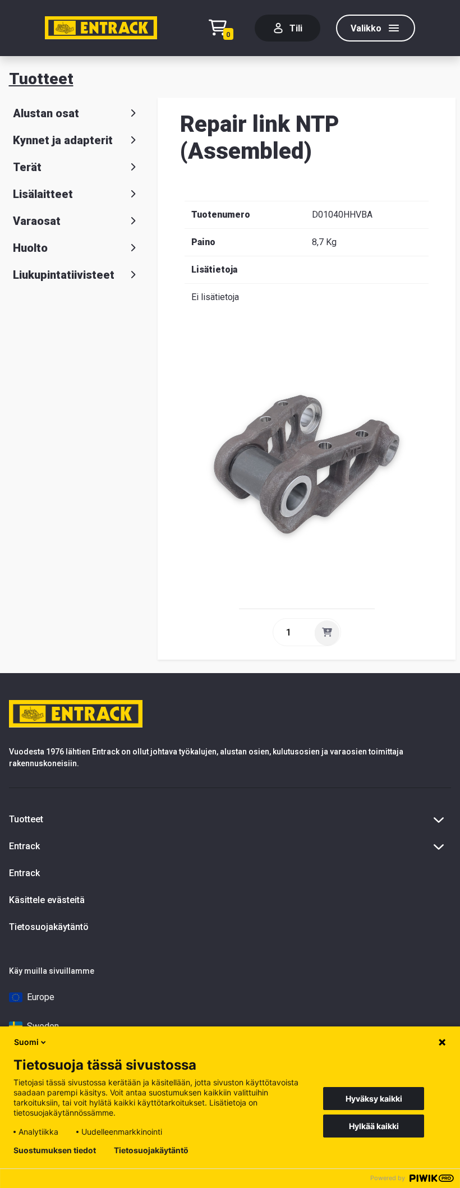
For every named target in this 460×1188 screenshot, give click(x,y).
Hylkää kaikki (374, 1126)
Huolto (30, 248)
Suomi (26, 1042)
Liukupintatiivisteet (63, 275)
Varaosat (37, 221)
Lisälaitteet (43, 194)
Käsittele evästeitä (47, 900)
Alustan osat (46, 113)
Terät (27, 167)
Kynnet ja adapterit (63, 140)
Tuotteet (41, 79)
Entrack (24, 873)
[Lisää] (327, 632)
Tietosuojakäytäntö (49, 927)
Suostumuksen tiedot (54, 1150)
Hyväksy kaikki (374, 1098)
